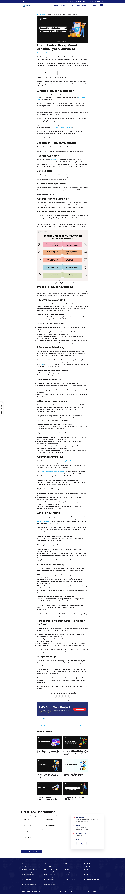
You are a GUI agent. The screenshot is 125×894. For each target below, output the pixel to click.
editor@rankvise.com (82, 829)
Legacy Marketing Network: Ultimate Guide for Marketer (73, 775)
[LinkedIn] (29, 1)
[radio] (56, 696)
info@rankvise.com (81, 827)
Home (56, 5)
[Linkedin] (44, 718)
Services (62, 5)
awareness (54, 160)
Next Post (84, 726)
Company (85, 5)
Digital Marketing (42, 52)
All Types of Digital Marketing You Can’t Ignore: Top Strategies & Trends (75, 753)
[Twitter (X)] (26, 1)
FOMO (42, 364)
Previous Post (42, 726)
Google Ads (58, 192)
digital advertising (43, 521)
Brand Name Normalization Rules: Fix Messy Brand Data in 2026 (49, 752)
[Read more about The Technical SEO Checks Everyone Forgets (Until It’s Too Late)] (49, 765)
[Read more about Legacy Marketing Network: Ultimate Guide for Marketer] (75, 765)
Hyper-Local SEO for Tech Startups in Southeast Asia (47, 798)
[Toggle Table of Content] (54, 73)
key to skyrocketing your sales (62, 127)
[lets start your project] (62, 709)
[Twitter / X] (41, 718)
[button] (101, 5)
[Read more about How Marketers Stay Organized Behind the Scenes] (75, 788)
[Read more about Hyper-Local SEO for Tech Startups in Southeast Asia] (49, 788)
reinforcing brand (64, 461)
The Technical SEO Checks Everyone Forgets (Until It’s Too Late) (48, 776)
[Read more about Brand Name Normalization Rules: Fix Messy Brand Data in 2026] (49, 742)
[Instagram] (31, 1)
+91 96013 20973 (80, 836)
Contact (94, 5)
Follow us (79, 840)
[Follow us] (74, 839)
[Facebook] (23, 1)
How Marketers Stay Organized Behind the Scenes (74, 798)
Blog (78, 5)
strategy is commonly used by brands (52, 472)
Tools (71, 5)
